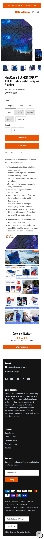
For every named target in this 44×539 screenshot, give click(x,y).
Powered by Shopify (23, 532)
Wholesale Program (11, 507)
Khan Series (9, 433)
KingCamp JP (32, 511)
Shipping (15, 501)
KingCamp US (9, 511)
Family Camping (11, 444)
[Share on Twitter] (17, 152)
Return (23, 501)
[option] (22, 40)
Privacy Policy (9, 504)
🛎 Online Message (12, 371)
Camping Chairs (11, 440)
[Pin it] (21, 152)
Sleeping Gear (10, 437)
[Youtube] (12, 379)
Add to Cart (22, 138)
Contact (7, 501)
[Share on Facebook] (12, 152)
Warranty (30, 501)
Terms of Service (21, 504)
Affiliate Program (32, 507)
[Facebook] (6, 379)
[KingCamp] (22, 12)
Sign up (11, 480)
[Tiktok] (23, 379)
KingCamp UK (20, 511)
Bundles (8, 448)
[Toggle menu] (6, 12)
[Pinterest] (28, 379)
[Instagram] (17, 379)
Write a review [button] (22, 347)
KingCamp (13, 532)
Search (22, 507)
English (9, 526)
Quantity (8, 125)
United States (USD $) (15, 519)
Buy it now (22, 146)
